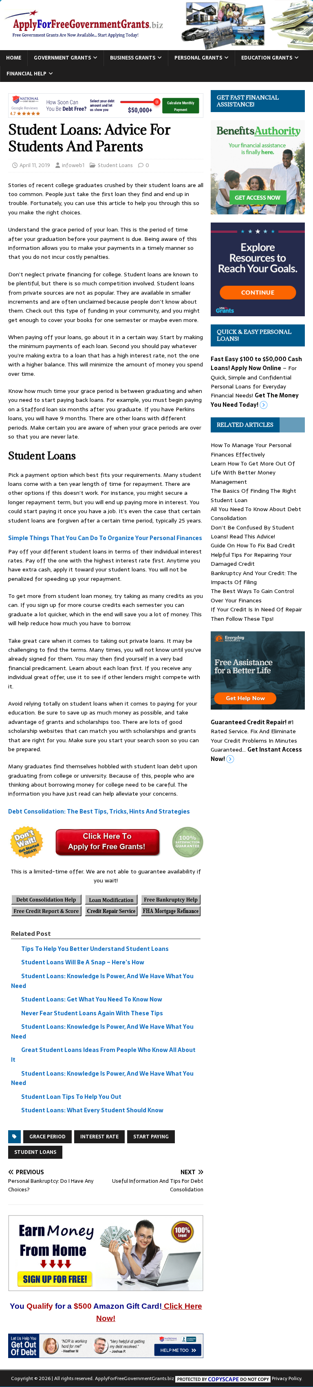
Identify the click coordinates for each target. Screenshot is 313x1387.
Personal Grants (198, 58)
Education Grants (266, 58)
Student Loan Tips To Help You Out (71, 1096)
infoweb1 (73, 165)
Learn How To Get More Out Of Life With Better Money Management (253, 472)
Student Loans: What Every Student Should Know (92, 1110)
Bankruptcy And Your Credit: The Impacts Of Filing (254, 578)
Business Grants (132, 58)
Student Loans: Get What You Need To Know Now (91, 999)
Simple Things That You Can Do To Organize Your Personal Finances (105, 538)
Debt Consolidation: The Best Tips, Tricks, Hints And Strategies (99, 811)
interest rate (99, 1137)
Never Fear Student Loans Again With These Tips (92, 1013)
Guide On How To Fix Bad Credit (253, 545)
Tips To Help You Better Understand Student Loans (95, 948)
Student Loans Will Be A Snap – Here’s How (82, 962)
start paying (151, 1137)
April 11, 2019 (35, 165)
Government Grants (62, 58)
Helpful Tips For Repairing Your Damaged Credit (251, 559)
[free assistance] (257, 705)
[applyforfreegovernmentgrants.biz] (156, 45)
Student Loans (115, 165)
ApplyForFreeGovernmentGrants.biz (134, 1378)
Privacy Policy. (287, 1378)
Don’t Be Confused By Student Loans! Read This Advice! (252, 532)
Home (13, 58)
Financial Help (26, 74)
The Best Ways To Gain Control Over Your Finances (252, 595)
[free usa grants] (257, 311)
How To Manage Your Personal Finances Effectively (251, 450)
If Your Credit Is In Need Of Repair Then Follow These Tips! (256, 614)
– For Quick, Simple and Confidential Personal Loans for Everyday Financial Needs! (256, 382)
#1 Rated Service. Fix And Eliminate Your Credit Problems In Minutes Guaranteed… (256, 740)
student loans (35, 1152)
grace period (47, 1137)
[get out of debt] (105, 1353)
